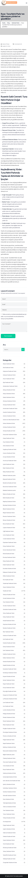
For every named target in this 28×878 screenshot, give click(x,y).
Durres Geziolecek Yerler (9, 550)
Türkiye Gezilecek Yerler (9, 818)
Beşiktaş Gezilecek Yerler (9, 501)
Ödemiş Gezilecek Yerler (9, 758)
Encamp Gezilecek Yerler (9, 557)
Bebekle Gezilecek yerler (9, 490)
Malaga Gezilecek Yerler (9, 713)
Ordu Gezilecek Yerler (8, 765)
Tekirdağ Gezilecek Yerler (9, 803)
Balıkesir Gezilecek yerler (9, 475)
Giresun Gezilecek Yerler (9, 594)
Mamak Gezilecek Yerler (9, 717)
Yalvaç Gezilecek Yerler (9, 851)
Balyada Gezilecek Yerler (9, 479)
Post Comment (8, 336)
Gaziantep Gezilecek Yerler (10, 583)
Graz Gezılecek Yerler (8, 602)
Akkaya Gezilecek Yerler (9, 390)
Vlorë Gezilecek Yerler (8, 844)
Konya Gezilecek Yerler (9, 687)
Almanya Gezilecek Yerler (9, 401)
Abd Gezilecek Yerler (8, 367)
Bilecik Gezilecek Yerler (9, 509)
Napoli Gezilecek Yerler (9, 743)
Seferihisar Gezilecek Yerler (10, 788)
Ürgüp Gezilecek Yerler (9, 825)
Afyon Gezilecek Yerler (9, 378)
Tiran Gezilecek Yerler (8, 810)
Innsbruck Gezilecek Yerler (9, 635)
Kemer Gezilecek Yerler (9, 680)
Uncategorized (7, 821)
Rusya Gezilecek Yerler (8, 769)
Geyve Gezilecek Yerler (9, 587)
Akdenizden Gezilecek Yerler (10, 386)
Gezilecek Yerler (7, 591)
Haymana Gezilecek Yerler (9, 624)
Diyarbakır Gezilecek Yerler (9, 542)
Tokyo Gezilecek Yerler (9, 814)
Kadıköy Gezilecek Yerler (9, 654)
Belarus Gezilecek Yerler (9, 494)
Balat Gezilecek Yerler (8, 468)
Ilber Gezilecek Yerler (8, 631)
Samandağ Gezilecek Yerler (10, 777)
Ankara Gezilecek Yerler (9, 423)
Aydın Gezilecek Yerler (8, 464)
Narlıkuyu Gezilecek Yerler (9, 747)
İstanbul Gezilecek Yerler (9, 643)
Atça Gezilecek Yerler (8, 442)
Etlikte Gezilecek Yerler (9, 576)
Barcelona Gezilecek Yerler (10, 486)
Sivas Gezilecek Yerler (8, 799)
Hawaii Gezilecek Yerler (9, 620)
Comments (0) (18, 44)
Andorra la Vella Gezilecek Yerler (11, 419)
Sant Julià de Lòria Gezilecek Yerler (11, 780)
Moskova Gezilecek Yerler (9, 736)
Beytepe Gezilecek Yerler (9, 505)
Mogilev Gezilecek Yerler (9, 728)
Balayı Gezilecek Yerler (8, 471)
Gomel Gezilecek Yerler (9, 598)
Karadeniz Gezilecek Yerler (9, 669)
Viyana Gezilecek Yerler (9, 840)
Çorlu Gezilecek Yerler (8, 535)
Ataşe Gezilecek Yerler (8, 438)
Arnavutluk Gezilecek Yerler (10, 434)
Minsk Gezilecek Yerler (8, 724)
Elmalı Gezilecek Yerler (8, 553)
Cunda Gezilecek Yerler (9, 538)
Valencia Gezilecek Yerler (9, 832)
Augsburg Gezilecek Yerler (9, 449)
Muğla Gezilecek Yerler (8, 739)
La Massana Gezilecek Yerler (10, 698)
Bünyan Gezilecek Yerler (9, 520)
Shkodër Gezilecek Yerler (9, 795)
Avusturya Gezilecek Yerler (10, 460)
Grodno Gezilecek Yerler (9, 605)
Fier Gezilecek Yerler (8, 579)
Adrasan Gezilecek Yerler (9, 375)
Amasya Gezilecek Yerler (9, 404)
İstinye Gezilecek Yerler (9, 646)
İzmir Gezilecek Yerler (8, 650)
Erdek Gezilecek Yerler (8, 564)
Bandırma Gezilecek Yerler (9, 483)
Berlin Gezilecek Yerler (8, 497)
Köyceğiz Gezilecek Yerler (9, 691)
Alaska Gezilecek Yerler (9, 397)
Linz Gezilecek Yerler (8, 706)
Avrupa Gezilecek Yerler (9, 457)
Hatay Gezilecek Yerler (8, 617)
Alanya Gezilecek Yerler (9, 393)
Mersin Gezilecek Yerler (9, 721)
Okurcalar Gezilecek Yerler (9, 762)
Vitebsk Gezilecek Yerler (9, 836)
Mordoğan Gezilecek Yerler (10, 732)
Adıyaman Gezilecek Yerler (9, 371)
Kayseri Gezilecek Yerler (9, 676)
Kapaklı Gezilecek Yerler (9, 665)
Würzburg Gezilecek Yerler (9, 847)
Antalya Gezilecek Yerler (9, 430)
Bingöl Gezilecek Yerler (9, 512)
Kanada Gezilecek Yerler (9, 661)
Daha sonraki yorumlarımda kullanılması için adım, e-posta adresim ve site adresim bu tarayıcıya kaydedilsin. (13, 316)
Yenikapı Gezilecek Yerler (9, 858)
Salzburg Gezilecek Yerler (9, 773)
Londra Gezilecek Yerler (9, 710)
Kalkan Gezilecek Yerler (9, 657)
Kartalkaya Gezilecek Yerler (10, 672)
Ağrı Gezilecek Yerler (8, 382)
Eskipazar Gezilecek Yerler (9, 572)
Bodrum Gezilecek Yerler (9, 516)
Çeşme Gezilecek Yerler (9, 527)
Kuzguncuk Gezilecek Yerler (10, 695)
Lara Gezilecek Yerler (8, 702)
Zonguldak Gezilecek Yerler (10, 862)
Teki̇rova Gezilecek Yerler (9, 806)
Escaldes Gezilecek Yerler (9, 568)
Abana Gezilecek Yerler (9, 364)
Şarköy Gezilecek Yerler (9, 784)
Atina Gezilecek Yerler (8, 445)
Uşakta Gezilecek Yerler (9, 829)
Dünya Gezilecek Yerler (9, 546)
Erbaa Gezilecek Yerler (8, 561)
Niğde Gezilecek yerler (9, 754)
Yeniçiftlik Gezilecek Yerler (9, 855)
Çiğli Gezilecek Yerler (8, 531)
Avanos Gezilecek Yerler (9, 453)
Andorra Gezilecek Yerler (9, 416)
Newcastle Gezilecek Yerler (10, 751)
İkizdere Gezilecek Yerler (9, 628)
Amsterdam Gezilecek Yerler (10, 408)
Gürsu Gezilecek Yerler (8, 613)
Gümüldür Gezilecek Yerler (9, 609)
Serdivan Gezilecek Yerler (9, 791)
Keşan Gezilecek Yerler (8, 684)
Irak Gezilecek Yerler (8, 639)
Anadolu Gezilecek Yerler (9, 412)
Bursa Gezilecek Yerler (8, 524)
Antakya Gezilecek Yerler (9, 427)
